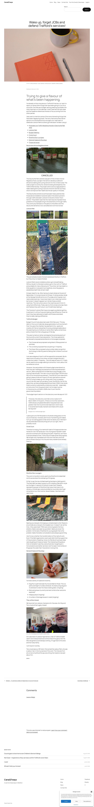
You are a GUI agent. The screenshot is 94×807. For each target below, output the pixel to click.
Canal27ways (8, 2)
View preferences (87, 801)
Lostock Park (33, 130)
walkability (54, 83)
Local (39, 83)
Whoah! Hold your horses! (12, 766)
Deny (76, 801)
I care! (6, 762)
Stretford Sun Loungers (36, 137)
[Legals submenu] (89, 2)
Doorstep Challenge (83, 680)
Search (66, 6)
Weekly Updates (59, 83)
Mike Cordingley (34, 83)
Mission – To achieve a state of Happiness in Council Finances (22, 680)
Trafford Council (48, 83)
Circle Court (33, 135)
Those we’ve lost (34, 142)
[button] (91, 791)
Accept (66, 801)
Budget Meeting (34, 133)
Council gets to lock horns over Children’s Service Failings (22, 753)
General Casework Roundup (38, 140)
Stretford (42, 83)
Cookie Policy (76, 804)
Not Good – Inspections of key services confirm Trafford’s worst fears (26, 758)
